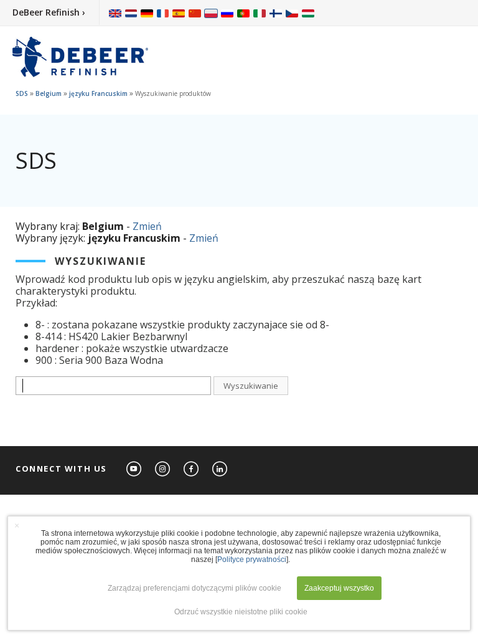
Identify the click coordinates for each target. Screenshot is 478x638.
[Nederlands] (131, 13)
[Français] (163, 13)
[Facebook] (192, 469)
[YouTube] (134, 469)
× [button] (16, 525)
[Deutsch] (147, 13)
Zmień (147, 226)
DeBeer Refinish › (48, 12)
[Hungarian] (308, 13)
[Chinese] (195, 13)
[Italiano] (259, 13)
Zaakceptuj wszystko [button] (339, 588)
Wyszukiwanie (250, 385)
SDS (22, 93)
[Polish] (211, 13)
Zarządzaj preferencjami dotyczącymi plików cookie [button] (194, 588)
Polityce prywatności (251, 559)
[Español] (178, 13)
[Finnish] (276, 13)
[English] (115, 13)
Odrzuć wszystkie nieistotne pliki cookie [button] (240, 611)
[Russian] (227, 13)
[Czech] (292, 13)
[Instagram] (163, 469)
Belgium (48, 93)
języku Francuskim (98, 93)
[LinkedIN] (220, 469)
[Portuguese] (243, 13)
